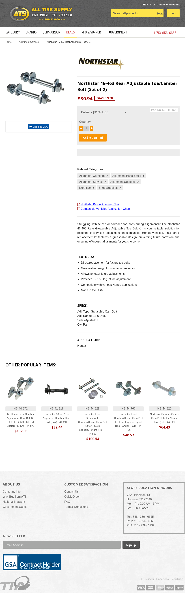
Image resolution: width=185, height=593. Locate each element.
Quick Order (51, 32)
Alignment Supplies (122, 181)
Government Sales (15, 506)
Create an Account (168, 4)
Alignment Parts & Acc (126, 175)
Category (12, 32)
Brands (31, 32)
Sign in (147, 4)
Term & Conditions (76, 506)
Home (8, 42)
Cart (173, 13)
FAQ (67, 501)
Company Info (12, 491)
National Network (14, 501)
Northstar (85, 187)
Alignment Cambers (29, 42)
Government (118, 32)
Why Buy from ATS (15, 496)
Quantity (85, 121)
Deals (70, 32)
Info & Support (92, 32)
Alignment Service (91, 181)
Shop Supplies (108, 187)
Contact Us (71, 491)
